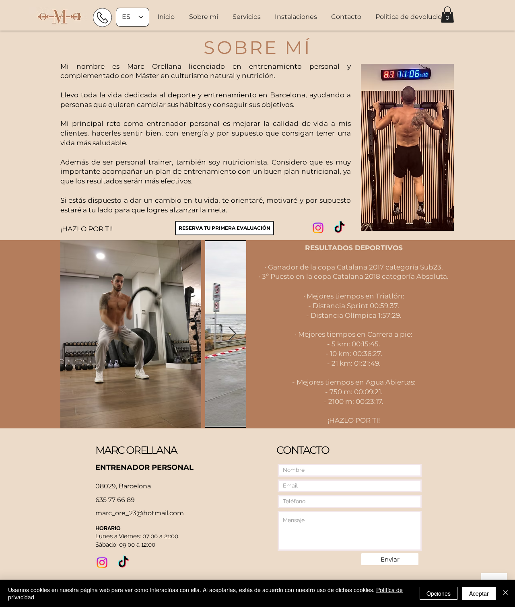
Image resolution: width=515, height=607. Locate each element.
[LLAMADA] (102, 17)
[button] (248, 17)
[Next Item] (232, 334)
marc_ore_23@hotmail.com (139, 513)
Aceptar (479, 593)
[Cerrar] (505, 593)
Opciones (438, 593)
